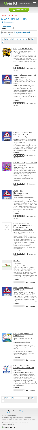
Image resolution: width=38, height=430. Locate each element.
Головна (4, 411)
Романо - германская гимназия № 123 (22, 133)
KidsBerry (17, 261)
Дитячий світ (13, 15)
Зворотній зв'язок (7, 413)
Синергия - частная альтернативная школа (23, 367)
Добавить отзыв (19, 10)
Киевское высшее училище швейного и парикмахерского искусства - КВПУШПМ (23, 226)
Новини (16, 411)
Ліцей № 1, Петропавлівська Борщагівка (20, 193)
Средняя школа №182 (23, 49)
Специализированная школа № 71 (23, 335)
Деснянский (5, 34)
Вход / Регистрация (25, 3)
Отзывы (3, 15)
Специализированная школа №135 (23, 289)
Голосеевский (18, 32)
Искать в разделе (9, 22)
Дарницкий (26, 32)
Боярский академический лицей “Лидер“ (24, 76)
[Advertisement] (19, 118)
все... (20, 34)
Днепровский (13, 34)
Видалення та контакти (27, 411)
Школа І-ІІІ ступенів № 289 (25, 163)
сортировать (7, 26)
